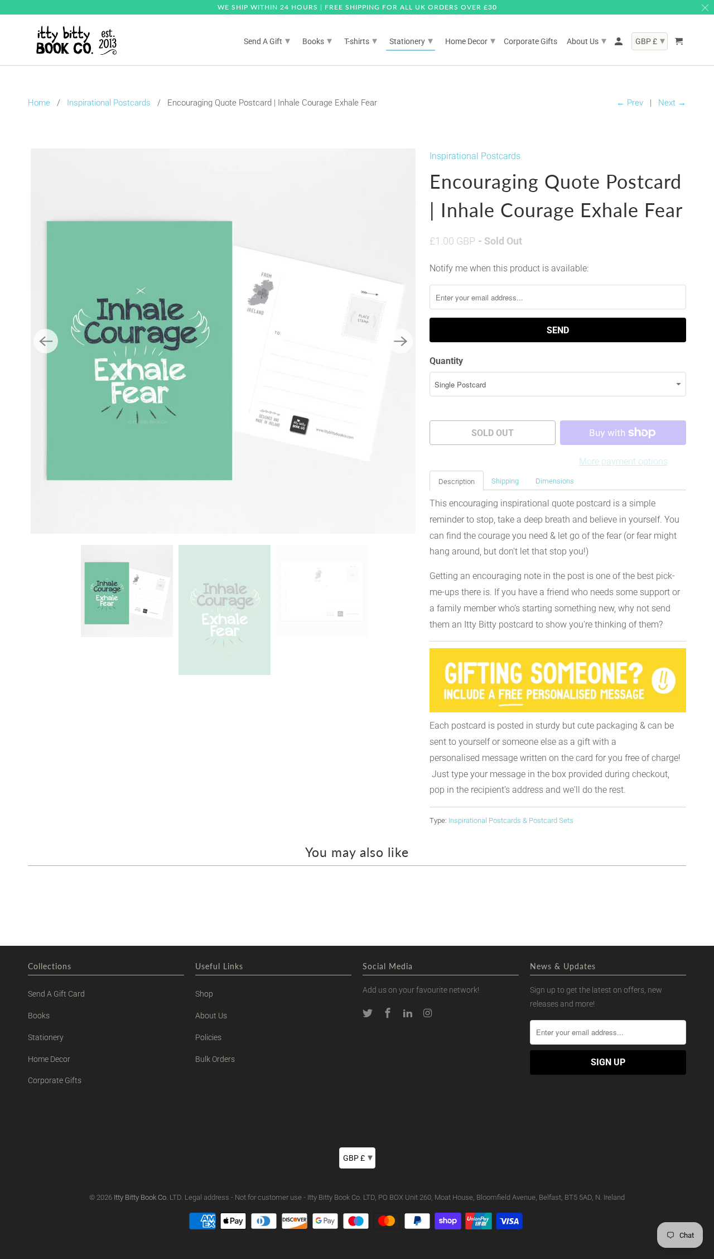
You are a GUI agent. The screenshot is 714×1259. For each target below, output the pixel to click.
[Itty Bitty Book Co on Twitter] (369, 1013)
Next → (672, 103)
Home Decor (49, 1059)
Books (39, 1015)
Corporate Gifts (54, 1080)
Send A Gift (267, 40)
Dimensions (555, 481)
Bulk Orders (215, 1059)
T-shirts (360, 40)
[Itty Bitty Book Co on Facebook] (389, 1013)
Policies (208, 1037)
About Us (211, 1015)
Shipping (505, 481)
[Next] (400, 341)
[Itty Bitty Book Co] (75, 40)
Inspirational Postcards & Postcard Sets (510, 820)
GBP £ (358, 1157)
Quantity (446, 361)
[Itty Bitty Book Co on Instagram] (428, 1013)
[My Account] (619, 43)
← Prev (629, 103)
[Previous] (45, 341)
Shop (204, 993)
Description (456, 481)
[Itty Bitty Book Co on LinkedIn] (409, 1013)
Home (39, 103)
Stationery (46, 1037)
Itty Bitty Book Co (140, 1197)
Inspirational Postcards (109, 103)
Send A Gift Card (56, 993)
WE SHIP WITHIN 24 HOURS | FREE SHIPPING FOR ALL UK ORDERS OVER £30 (357, 7)
